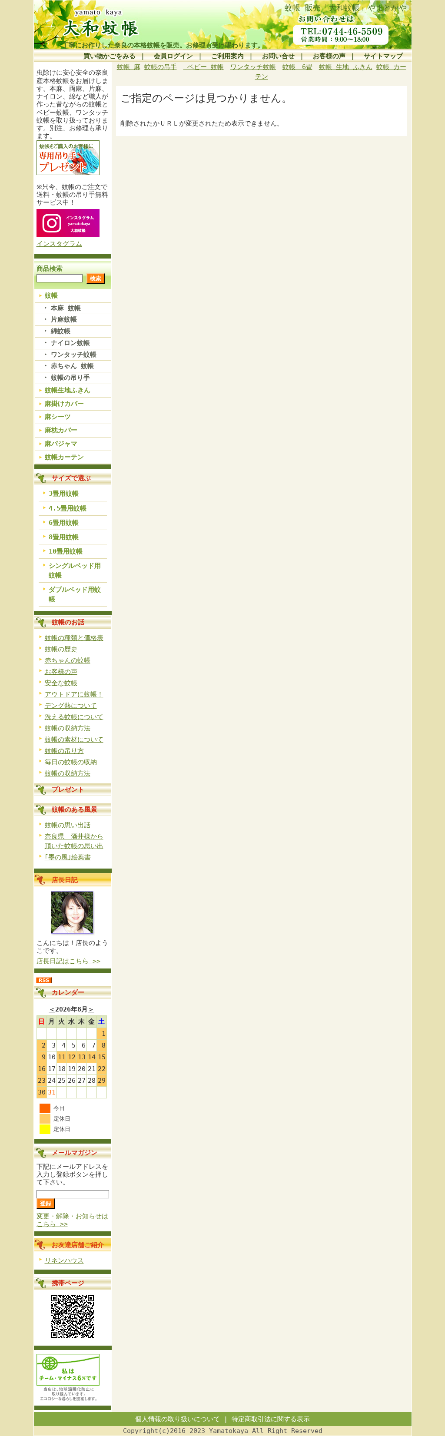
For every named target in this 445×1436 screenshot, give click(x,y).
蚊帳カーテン (64, 457)
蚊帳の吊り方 (64, 751)
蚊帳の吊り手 (70, 377)
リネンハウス (64, 1260)
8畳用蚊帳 (64, 537)
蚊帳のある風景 (74, 809)
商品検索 (50, 268)
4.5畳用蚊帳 (67, 508)
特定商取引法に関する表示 (271, 1419)
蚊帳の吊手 (160, 67)
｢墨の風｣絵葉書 (68, 857)
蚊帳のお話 (68, 622)
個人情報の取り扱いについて (177, 1419)
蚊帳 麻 (128, 67)
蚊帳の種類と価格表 (74, 638)
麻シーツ (58, 417)
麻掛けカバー (64, 404)
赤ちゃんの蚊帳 (67, 660)
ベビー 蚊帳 (205, 67)
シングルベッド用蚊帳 (75, 570)
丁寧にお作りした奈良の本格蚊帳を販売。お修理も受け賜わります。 (163, 45)
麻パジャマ (61, 444)
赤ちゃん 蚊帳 (72, 366)
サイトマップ (383, 56)
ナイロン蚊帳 (70, 343)
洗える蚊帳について (74, 717)
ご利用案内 (227, 56)
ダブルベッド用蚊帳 (75, 594)
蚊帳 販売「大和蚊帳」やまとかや (346, 7)
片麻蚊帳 (64, 319)
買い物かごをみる (109, 56)
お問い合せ (278, 56)
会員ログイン (173, 56)
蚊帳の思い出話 (67, 825)
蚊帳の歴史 (61, 649)
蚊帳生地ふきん (67, 390)
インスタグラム (59, 244)
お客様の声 (329, 56)
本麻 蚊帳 (66, 308)
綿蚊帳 (60, 331)
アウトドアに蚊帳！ (74, 694)
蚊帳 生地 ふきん (345, 67)
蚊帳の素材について (74, 739)
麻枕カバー (61, 430)
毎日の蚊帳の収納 (71, 762)
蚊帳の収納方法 (67, 728)
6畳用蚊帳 (64, 523)
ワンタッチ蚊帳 (73, 354)
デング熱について (71, 706)
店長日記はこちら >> (68, 961)
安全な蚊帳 (61, 683)
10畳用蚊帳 (66, 551)
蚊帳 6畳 (297, 67)
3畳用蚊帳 (64, 493)
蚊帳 (51, 295)
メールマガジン (74, 1153)
